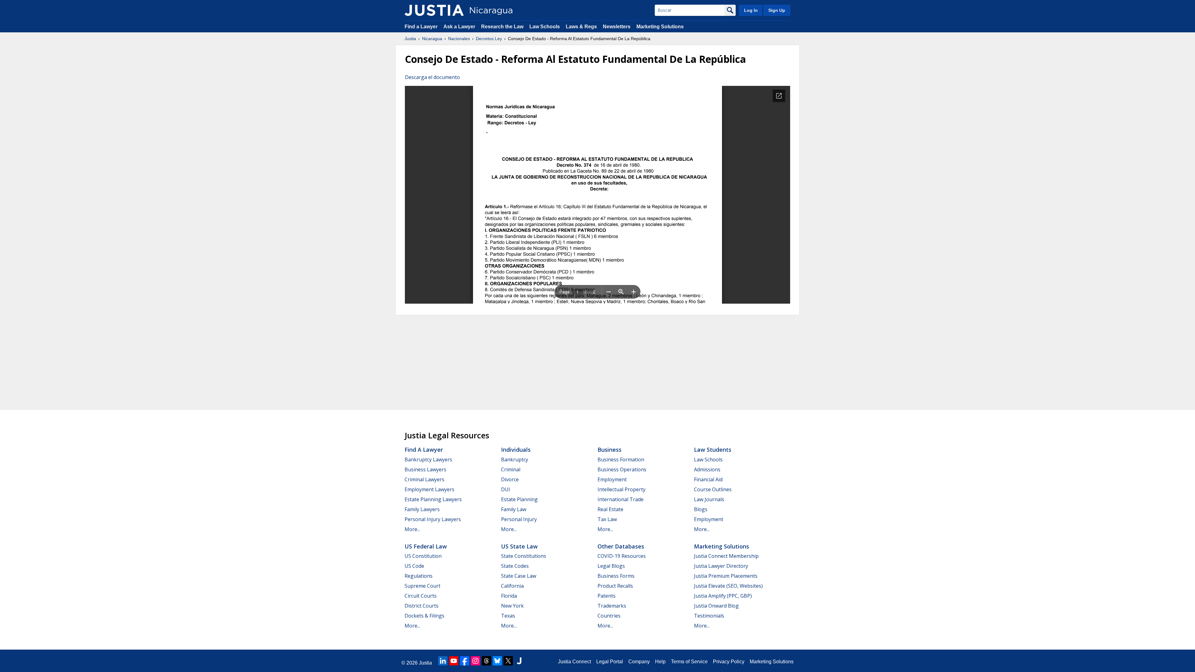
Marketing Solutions (660, 26)
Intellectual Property (621, 489)
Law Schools (544, 26)
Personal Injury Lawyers (433, 519)
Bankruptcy (514, 459)
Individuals (516, 449)
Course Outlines (713, 489)
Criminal (510, 469)
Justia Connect (574, 661)
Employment (612, 479)
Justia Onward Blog (716, 605)
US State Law (519, 546)
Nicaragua (432, 38)
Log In (751, 10)
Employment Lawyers (429, 489)
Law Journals (709, 499)
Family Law (513, 509)
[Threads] (486, 660)
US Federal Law (426, 546)
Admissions (707, 469)
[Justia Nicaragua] (434, 10)
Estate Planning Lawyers (433, 499)
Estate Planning (519, 499)
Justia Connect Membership (726, 556)
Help (660, 661)
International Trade (621, 499)
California (512, 585)
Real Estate (610, 509)
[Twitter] (508, 660)
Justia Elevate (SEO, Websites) (728, 585)
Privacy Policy (728, 661)
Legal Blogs (611, 565)
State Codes (515, 565)
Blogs (700, 509)
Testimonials (709, 615)
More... (412, 529)
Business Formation (621, 459)
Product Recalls (615, 585)
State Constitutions (523, 556)
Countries (609, 615)
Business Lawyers (425, 469)
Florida (509, 595)
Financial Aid (708, 479)
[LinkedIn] (443, 660)
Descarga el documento (432, 77)
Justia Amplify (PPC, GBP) (723, 595)
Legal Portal (609, 661)
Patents (607, 595)
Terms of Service (689, 661)
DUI (505, 489)
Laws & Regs (581, 26)
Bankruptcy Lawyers (428, 459)
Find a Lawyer (421, 26)
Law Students (712, 449)
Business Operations (622, 469)
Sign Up (776, 10)
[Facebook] (464, 660)
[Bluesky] (497, 660)
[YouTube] (453, 660)
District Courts (421, 605)
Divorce (510, 479)
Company (639, 661)
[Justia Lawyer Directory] (519, 660)
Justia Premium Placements (725, 575)
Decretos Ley (489, 38)
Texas (508, 615)
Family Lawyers (422, 509)
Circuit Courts (421, 595)
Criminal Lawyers (424, 479)
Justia (410, 38)
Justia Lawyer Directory (721, 565)
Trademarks (612, 605)
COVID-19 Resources (622, 556)
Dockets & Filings (424, 615)
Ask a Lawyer (459, 26)
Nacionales (459, 38)
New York (512, 605)
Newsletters (616, 26)
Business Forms (616, 575)
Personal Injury (519, 519)
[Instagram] (475, 660)
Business (609, 449)
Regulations (419, 575)
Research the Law (502, 26)
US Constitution (423, 556)
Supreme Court (422, 585)
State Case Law (518, 575)
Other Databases (621, 546)
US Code (414, 565)
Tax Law (607, 519)
